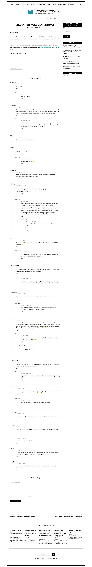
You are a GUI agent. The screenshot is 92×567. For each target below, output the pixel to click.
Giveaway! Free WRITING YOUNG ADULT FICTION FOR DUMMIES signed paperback (60, 534)
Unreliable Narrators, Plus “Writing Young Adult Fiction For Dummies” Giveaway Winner (45, 534)
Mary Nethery (14, 292)
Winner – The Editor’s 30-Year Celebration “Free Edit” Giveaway (71, 46)
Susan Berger (13, 412)
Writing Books (41, 4)
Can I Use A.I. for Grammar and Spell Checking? (72, 57)
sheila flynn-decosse (15, 184)
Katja (11, 136)
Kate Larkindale (14, 265)
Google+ (48, 47)
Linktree (71, 4)
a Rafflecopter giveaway (16, 68)
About (17, 4)
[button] (53, 554)
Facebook (43, 47)
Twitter (56, 47)
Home (12, 4)
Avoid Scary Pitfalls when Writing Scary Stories (71, 67)
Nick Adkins (13, 437)
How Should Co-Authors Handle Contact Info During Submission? (71, 62)
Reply (17, 88)
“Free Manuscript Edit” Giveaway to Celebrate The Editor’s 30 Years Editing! (72, 52)
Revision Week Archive (59, 4)
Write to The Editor (29, 4)
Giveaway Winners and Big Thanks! (75, 531)
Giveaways (37, 27)
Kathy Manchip (14, 387)
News (49, 4)
